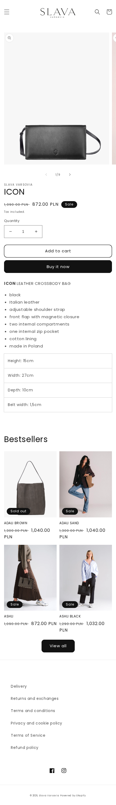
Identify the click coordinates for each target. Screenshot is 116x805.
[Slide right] (70, 175)
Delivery (19, 686)
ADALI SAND (69, 523)
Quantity (11, 220)
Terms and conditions (33, 710)
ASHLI (8, 616)
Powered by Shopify (73, 795)
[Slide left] (46, 175)
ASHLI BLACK (70, 616)
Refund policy (25, 747)
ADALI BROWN (16, 523)
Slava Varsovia (49, 795)
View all (58, 646)
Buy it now (58, 266)
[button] (7, 12)
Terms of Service (28, 735)
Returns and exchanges (35, 698)
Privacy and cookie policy (36, 723)
